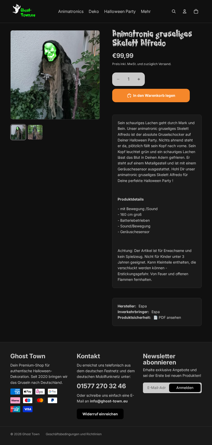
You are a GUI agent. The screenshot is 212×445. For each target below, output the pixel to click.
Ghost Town (31, 434)
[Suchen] (173, 11)
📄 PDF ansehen (167, 317)
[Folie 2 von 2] (35, 132)
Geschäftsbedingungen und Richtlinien (74, 434)
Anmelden (184, 387)
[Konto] (184, 11)
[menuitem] (145, 11)
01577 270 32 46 (101, 386)
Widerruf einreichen (100, 414)
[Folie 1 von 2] (18, 132)
